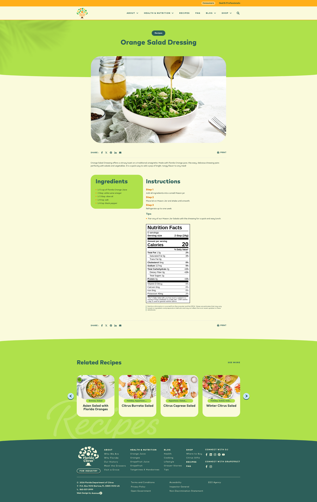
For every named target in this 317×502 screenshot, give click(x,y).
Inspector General (179, 487)
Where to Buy (194, 454)
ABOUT (131, 13)
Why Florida (111, 458)
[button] (238, 13)
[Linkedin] (211, 454)
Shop (225, 13)
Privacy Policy (138, 487)
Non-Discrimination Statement (186, 491)
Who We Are (111, 454)
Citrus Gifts (193, 458)
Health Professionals (229, 3)
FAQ (197, 13)
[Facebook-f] (206, 454)
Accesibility (175, 482)
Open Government (141, 491)
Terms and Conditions (143, 482)
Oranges (135, 458)
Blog (209, 13)
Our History (111, 462)
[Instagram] (215, 454)
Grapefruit (136, 466)
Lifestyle (169, 462)
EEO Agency (214, 482)
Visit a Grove (111, 470)
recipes (184, 13)
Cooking (168, 458)
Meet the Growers (115, 466)
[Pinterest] (219, 454)
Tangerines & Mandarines (144, 470)
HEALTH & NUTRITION (143, 450)
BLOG (167, 450)
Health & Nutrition (157, 13)
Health (168, 454)
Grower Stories (173, 466)
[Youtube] (223, 454)
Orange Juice (138, 454)
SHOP (189, 450)
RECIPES (191, 462)
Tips (166, 470)
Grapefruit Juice (140, 462)
